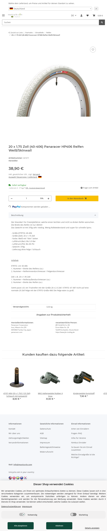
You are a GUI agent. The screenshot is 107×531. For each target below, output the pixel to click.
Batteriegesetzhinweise (50, 447)
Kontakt (12, 429)
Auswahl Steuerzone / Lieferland (23, 177)
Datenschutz (45, 429)
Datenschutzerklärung (11, 506)
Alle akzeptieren (20, 525)
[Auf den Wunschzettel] (93, 49)
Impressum (45, 442)
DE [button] (72, 15)
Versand (36, 174)
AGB (42, 433)
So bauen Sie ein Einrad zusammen (81, 448)
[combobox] (50, 9)
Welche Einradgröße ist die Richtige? (83, 456)
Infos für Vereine (78, 438)
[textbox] (50, 8)
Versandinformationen (18, 442)
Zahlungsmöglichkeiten (19, 438)
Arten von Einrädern (80, 429)
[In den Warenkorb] (11, 43)
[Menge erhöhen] (48, 198)
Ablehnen (59, 525)
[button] (81, 15)
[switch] (22, 514)
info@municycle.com (22, 464)
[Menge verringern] (11, 198)
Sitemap (43, 438)
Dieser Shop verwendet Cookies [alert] (53, 484)
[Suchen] (102, 22)
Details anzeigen (92, 528)
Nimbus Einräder (78, 442)
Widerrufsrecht (46, 452)
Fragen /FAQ (76, 433)
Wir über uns (14, 433)
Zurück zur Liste (16, 32)
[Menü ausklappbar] (3, 14)
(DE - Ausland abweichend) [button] (35, 188)
